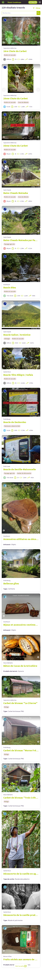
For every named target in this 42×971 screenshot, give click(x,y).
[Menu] (40, 2)
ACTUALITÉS (33, 2)
